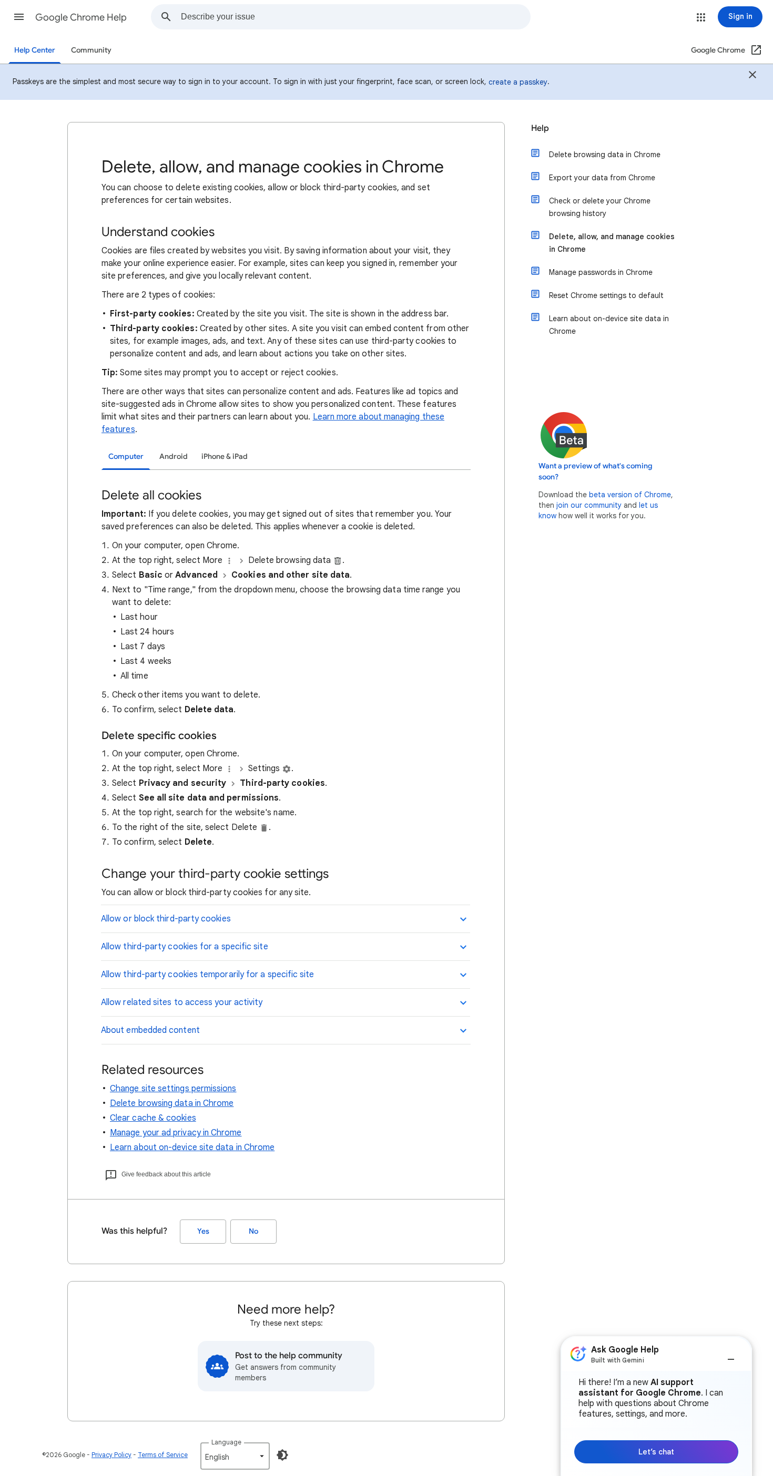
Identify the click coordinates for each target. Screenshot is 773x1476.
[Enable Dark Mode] (282, 1455)
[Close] (752, 76)
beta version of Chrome (630, 494)
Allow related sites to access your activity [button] (181, 1002)
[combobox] (355, 17)
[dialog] (656, 1406)
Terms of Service (163, 1455)
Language (226, 1442)
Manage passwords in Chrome (601, 272)
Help (540, 128)
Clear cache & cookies (153, 1118)
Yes (203, 1231)
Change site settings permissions (173, 1088)
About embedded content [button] (150, 1030)
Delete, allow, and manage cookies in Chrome (612, 243)
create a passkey (518, 82)
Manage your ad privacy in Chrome (176, 1133)
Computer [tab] (126, 456)
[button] (19, 16)
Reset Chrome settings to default (606, 295)
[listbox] (235, 1456)
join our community (589, 505)
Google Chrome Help (81, 17)
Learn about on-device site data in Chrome (192, 1147)
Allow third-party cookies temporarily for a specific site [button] (207, 974)
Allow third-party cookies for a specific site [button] (184, 946)
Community (91, 50)
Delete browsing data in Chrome (171, 1103)
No (253, 1231)
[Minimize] (731, 1355)
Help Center (34, 50)
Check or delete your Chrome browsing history (599, 207)
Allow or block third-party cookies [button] (166, 919)
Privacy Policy (111, 1455)
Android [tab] (173, 456)
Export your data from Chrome (602, 177)
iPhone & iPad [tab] (224, 456)
